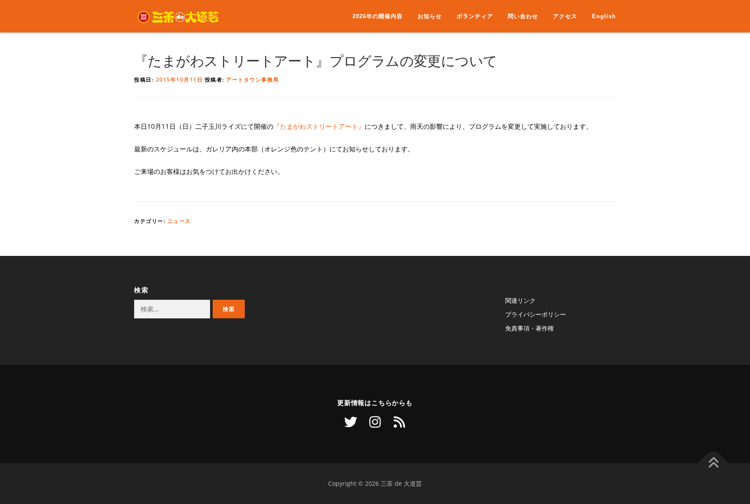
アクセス (565, 16)
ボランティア (475, 16)
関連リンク (520, 300)
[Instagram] (375, 422)
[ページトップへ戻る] (713, 463)
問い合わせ (523, 16)
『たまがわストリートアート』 (319, 126)
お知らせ (430, 16)
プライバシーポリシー (535, 314)
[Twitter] (350, 422)
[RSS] (399, 422)
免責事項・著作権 (529, 328)
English (604, 16)
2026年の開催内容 (377, 16)
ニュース (179, 221)
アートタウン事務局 (252, 79)
